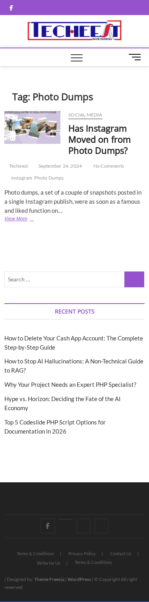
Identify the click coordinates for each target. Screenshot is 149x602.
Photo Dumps (49, 178)
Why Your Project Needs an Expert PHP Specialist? (70, 384)
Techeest (18, 166)
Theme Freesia (49, 579)
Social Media (85, 115)
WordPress (79, 579)
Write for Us (48, 563)
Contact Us (121, 553)
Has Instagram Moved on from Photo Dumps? (99, 139)
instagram (22, 178)
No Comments (108, 166)
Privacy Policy (82, 553)
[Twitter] (66, 519)
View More (26, 220)
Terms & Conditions (35, 553)
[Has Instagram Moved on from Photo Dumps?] (32, 127)
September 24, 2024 (59, 166)
